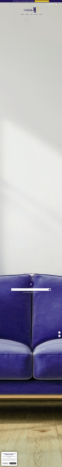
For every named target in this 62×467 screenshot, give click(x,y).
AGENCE (40, 14)
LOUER (31, 14)
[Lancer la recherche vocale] (31, 284)
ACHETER (22, 14)
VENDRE (27, 14)
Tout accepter (12, 463)
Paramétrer (5, 463)
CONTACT (36, 14)
